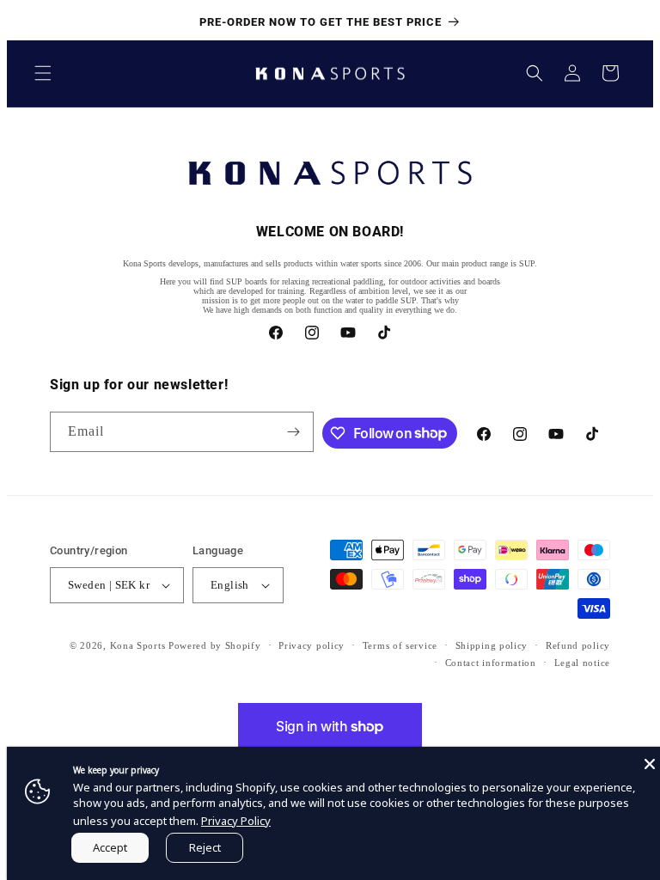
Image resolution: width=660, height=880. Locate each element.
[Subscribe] (294, 432)
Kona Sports (138, 645)
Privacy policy (311, 645)
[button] (43, 73)
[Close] (649, 764)
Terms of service (400, 645)
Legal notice (582, 662)
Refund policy (578, 645)
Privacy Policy (236, 820)
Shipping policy (492, 645)
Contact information (490, 662)
